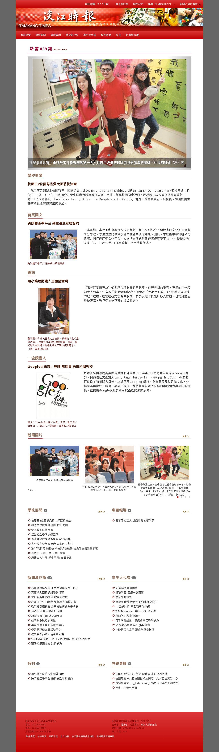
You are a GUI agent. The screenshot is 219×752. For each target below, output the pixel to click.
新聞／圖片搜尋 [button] (189, 4)
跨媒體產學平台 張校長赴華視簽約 (51, 685)
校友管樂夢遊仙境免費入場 (47, 641)
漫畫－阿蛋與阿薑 (126, 694)
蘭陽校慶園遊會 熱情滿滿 (46, 650)
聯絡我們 (30, 742)
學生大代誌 (89, 34)
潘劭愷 (124, 731)
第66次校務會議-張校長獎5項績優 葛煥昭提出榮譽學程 (64, 555)
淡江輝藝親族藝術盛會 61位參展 (50, 545)
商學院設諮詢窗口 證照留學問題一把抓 (54, 594)
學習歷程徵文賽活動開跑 (45, 636)
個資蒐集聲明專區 (105, 742)
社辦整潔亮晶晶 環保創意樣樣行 (134, 636)
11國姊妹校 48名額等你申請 (132, 613)
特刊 (118, 34)
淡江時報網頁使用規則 (83, 742)
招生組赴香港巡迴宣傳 (44, 541)
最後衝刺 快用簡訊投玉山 (46, 617)
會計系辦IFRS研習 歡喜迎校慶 (49, 603)
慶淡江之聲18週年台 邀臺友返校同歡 (53, 608)
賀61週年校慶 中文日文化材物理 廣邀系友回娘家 (60, 645)
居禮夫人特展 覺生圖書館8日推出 (51, 564)
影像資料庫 (132, 34)
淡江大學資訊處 (149, 731)
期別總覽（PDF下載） (98, 4)
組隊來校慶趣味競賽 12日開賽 (49, 531)
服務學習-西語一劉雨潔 (129, 599)
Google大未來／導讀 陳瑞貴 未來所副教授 (141, 680)
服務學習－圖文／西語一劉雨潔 (52, 169)
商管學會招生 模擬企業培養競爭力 (137, 627)
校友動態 (106, 34)
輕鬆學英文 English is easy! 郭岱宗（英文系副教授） (148, 689)
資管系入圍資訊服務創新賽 (47, 599)
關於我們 (138, 4)
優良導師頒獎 (123, 603)
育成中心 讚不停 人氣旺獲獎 (48, 559)
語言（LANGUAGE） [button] (160, 4)
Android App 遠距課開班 (46, 622)
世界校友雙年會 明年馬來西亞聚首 (51, 550)
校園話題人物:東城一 (128, 622)
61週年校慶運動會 (126, 594)
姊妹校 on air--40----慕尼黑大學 (135, 617)
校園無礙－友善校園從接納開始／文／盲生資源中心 (146, 685)
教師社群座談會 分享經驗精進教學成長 (54, 613)
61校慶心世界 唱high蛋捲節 (132, 631)
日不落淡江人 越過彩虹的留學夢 (134, 527)
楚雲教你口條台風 (41, 536)
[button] (40, 116)
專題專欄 (56, 34)
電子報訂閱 (122, 4)
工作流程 (64, 742)
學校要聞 (41, 34)
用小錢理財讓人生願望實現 (47, 680)
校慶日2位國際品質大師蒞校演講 (50, 527)
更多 (185, 443)
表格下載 (53, 742)
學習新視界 (72, 34)
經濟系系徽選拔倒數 (43, 627)
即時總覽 (26, 34)
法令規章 (42, 742)
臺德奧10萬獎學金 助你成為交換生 (136, 608)
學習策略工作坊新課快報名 (47, 631)
